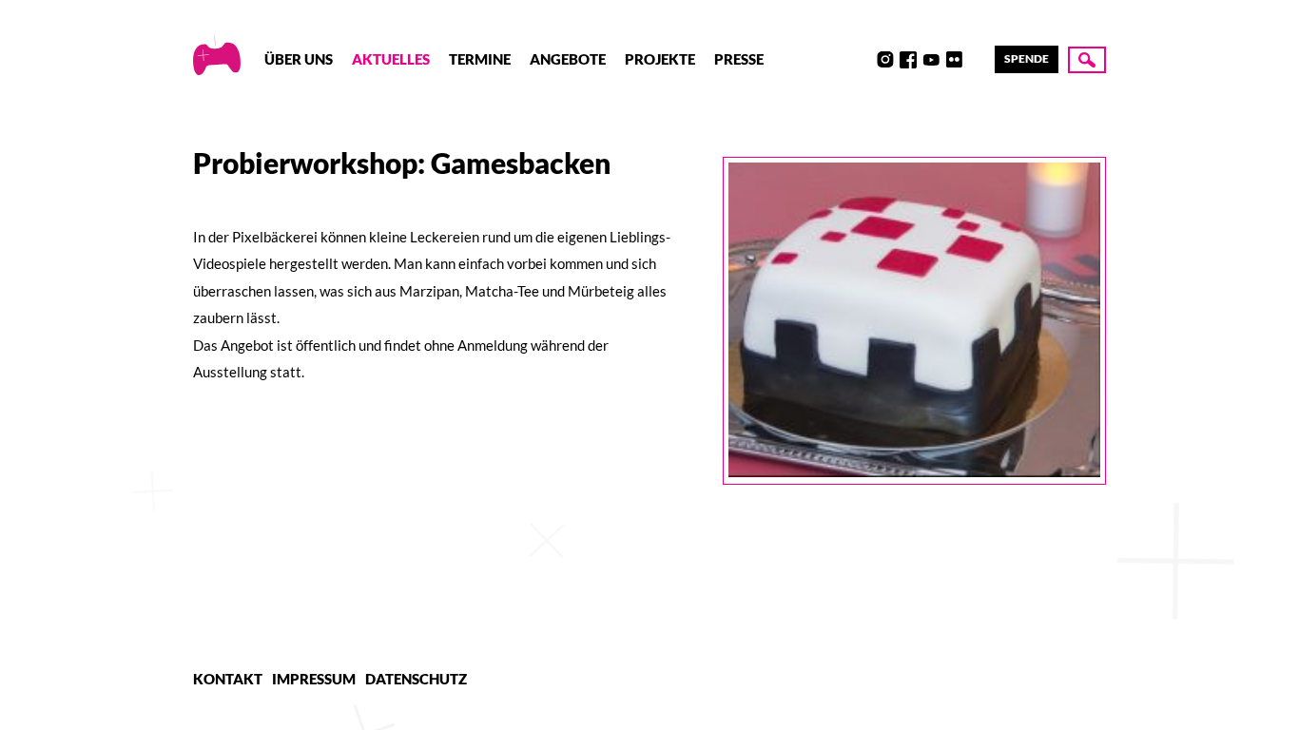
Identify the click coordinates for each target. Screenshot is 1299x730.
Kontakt (227, 678)
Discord (862, 59)
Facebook (908, 59)
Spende (1026, 58)
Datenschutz (416, 678)
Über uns (298, 58)
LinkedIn (976, 59)
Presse (739, 58)
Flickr (953, 59)
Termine (480, 58)
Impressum (314, 678)
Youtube (931, 59)
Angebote (568, 58)
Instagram (885, 59)
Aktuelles (391, 58)
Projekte (660, 58)
